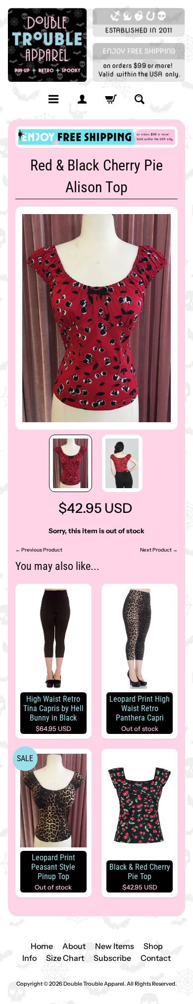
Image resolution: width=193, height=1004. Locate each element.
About (74, 946)
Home (42, 946)
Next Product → (159, 550)
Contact (156, 958)
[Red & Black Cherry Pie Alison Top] (70, 463)
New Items (114, 946)
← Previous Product (38, 550)
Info (29, 958)
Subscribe (112, 958)
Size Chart (65, 958)
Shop (153, 946)
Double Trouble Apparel (93, 983)
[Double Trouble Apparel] (96, 45)
